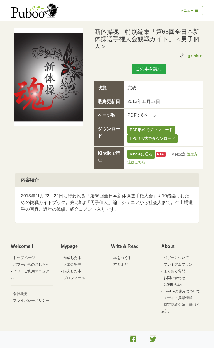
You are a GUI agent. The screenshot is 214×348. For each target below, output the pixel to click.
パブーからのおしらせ (31, 264)
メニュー (187, 11)
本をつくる (122, 258)
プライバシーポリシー (31, 300)
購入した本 (72, 271)
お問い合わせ (174, 278)
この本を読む (148, 68)
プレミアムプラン (178, 264)
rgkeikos (194, 55)
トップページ (24, 258)
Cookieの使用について (182, 291)
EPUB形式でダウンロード (152, 138)
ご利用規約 (173, 284)
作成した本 (72, 258)
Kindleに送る (141, 154)
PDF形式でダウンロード (151, 130)
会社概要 (20, 294)
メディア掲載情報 (178, 298)
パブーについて (176, 258)
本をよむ (120, 264)
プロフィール (74, 278)
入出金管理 (72, 264)
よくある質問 (174, 271)
